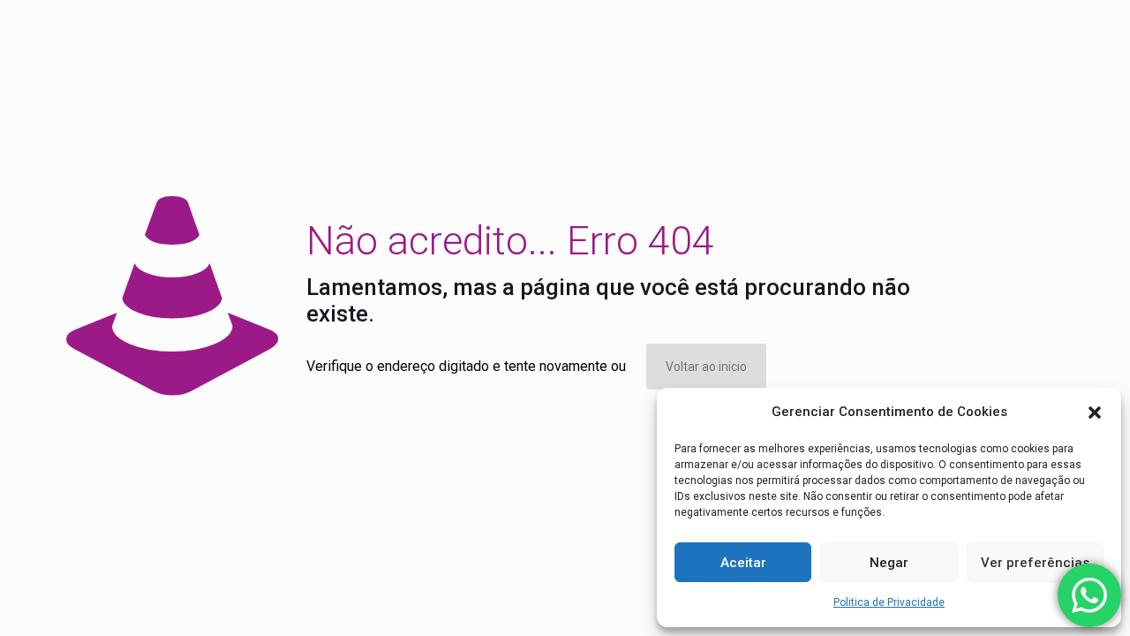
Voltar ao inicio (706, 367)
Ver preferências (1035, 563)
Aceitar (743, 563)
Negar (889, 563)
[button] (1095, 412)
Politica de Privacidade (889, 602)
